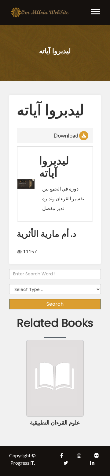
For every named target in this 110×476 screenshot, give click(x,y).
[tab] (55, 135)
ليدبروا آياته (54, 166)
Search (55, 304)
